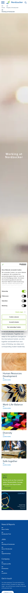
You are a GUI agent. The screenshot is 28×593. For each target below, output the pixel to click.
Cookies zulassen (14, 317)
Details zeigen (19, 312)
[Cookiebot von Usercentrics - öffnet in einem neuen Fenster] (19, 265)
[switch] (24, 296)
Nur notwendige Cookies (14, 327)
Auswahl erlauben (14, 322)
